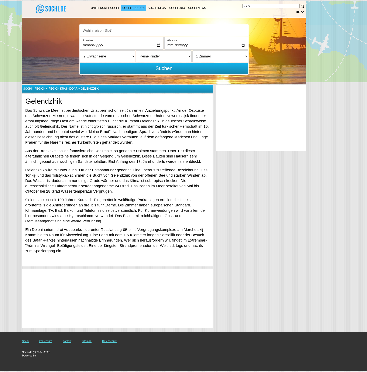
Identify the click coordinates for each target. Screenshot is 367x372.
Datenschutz (109, 341)
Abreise (172, 40)
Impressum (45, 341)
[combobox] (164, 30)
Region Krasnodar (63, 88)
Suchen (163, 68)
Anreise (88, 40)
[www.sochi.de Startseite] (51, 8)
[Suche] (302, 6)
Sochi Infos (157, 8)
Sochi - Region (133, 8)
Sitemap (87, 341)
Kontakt (67, 341)
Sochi (25, 341)
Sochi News (197, 8)
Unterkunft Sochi (105, 8)
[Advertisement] (117, 298)
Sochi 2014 (177, 8)
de (298, 12)
